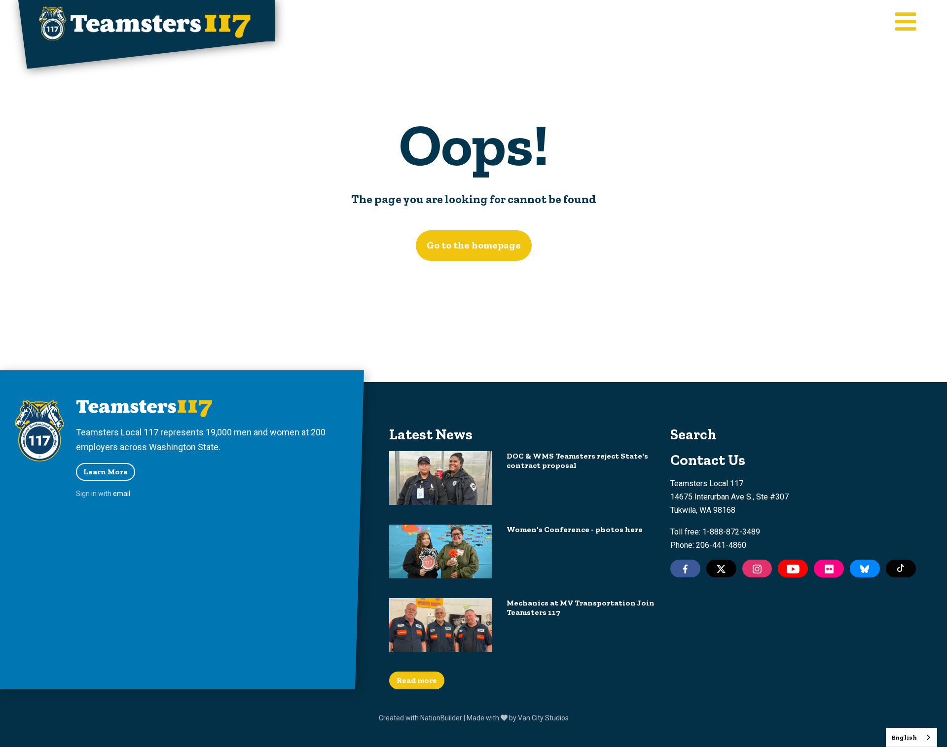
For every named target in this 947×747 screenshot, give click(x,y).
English (904, 737)
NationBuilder (441, 718)
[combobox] (911, 737)
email (121, 494)
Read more (417, 680)
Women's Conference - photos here (575, 529)
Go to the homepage (474, 245)
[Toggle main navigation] (905, 22)
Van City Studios (543, 718)
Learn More (105, 471)
